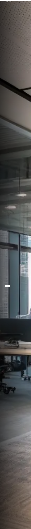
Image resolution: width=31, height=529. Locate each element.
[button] (30, 1)
